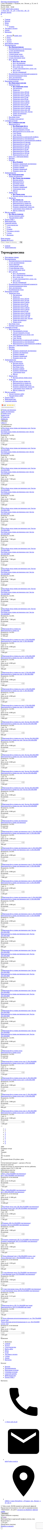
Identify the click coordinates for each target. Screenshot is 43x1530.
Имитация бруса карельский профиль (25, 137)
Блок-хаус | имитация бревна (18, 156)
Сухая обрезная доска (16, 56)
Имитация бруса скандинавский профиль (27, 140)
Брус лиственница (19, 63)
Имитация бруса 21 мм (20, 155)
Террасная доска (14, 85)
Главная (7, 19)
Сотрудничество (12, 225)
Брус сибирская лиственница (23, 65)
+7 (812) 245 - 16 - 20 (8, 10)
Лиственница (17, 88)
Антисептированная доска (18, 76)
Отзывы (11, 26)
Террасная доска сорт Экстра (22, 112)
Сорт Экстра (17, 135)
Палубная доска (14, 117)
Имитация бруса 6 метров (21, 142)
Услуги (9, 41)
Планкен (12, 160)
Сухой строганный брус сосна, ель (24, 68)
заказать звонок (6, 12)
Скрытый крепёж (11, 223)
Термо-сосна (17, 115)
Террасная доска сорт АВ (21, 110)
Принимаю (5, 1513)
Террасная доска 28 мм (20, 99)
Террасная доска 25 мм (20, 97)
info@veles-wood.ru (12, 9)
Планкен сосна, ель (19, 171)
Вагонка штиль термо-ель (21, 201)
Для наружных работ (16, 218)
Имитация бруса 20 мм (20, 149)
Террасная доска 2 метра (21, 95)
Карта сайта (9, 1349)
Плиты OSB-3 (9, 219)
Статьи (9, 233)
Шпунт (15, 191)
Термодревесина (10, 173)
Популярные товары (12, 43)
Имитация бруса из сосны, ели (23, 131)
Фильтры (4, 421)
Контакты (8, 32)
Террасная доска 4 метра (21, 103)
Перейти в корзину (7, 1526)
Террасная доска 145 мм (21, 94)
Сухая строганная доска (17, 58)
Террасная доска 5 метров (21, 106)
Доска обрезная (14, 52)
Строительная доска (15, 54)
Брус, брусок (13, 59)
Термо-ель (16, 90)
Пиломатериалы (10, 45)
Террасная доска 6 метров (21, 108)
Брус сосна (16, 70)
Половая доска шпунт (16, 119)
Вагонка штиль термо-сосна (22, 196)
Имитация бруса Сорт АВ (21, 144)
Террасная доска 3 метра (21, 101)
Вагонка (11, 158)
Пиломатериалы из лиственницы (20, 49)
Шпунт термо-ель (19, 210)
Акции (7, 30)
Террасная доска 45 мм (20, 104)
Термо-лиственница (19, 113)
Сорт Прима (17, 133)
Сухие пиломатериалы (16, 50)
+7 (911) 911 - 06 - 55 (22, 10)
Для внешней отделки (20, 128)
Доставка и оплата (11, 28)
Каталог (7, 21)
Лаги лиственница (15, 77)
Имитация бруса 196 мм (21, 151)
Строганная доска (19, 189)
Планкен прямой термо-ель (22, 205)
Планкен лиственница (20, 165)
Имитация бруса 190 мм (21, 146)
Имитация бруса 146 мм (21, 153)
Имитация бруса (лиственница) (23, 138)
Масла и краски (10, 212)
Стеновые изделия (11, 120)
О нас (7, 25)
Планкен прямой (18, 167)
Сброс (4, 423)
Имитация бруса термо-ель (22, 203)
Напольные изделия (11, 81)
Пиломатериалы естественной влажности (23, 74)
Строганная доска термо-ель (22, 209)
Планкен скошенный (20, 169)
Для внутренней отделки (21, 129)
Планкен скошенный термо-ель (23, 207)
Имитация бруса (14, 124)
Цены (7, 23)
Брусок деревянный (19, 72)
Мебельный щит (10, 221)
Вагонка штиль (18, 180)
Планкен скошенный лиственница (24, 164)
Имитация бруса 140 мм (21, 147)
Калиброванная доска (16, 79)
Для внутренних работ (16, 216)
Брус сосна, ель (18, 67)
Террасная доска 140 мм (21, 92)
